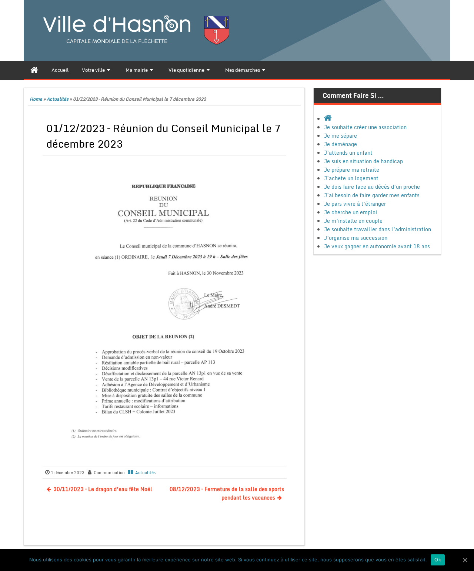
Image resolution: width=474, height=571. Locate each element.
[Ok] (464, 560)
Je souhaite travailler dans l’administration (377, 229)
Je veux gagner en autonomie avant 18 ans (377, 246)
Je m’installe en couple (353, 220)
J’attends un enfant (348, 152)
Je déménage (340, 144)
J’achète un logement (351, 178)
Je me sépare (340, 135)
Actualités (58, 99)
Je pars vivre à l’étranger (355, 203)
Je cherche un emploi (350, 212)
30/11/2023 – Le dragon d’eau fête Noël (102, 489)
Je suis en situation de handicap (363, 161)
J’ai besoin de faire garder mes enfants (372, 195)
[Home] (34, 70)
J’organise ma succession (355, 238)
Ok (437, 559)
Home (36, 99)
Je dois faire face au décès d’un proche (372, 186)
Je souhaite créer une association (365, 127)
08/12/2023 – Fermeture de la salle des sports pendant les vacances (227, 493)
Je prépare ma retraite (351, 169)
